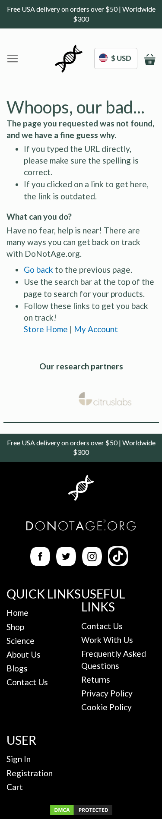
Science (20, 641)
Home (17, 612)
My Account (96, 329)
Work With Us (107, 640)
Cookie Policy (106, 707)
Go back (38, 269)
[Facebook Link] (40, 563)
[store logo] (68, 58)
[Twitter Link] (66, 563)
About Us (23, 654)
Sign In (18, 759)
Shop (15, 627)
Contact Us (27, 682)
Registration (29, 773)
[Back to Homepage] (81, 489)
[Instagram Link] (92, 563)
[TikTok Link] (118, 563)
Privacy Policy (107, 693)
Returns (95, 679)
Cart (14, 787)
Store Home (46, 329)
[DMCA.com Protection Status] (81, 813)
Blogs (17, 668)
